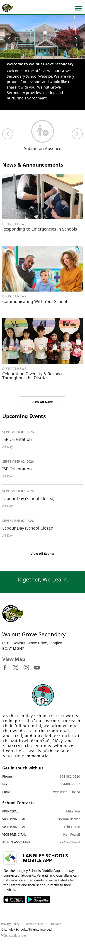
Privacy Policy (10, 924)
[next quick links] (77, 133)
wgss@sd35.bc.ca (66, 792)
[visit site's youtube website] (37, 668)
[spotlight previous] (8, 39)
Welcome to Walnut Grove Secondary (40, 63)
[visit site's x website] (15, 668)
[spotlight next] (76, 39)
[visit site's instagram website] (26, 668)
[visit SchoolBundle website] (41, 935)
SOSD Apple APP (14, 899)
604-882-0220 (70, 776)
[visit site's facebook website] (5, 668)
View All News (42, 402)
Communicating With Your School (34, 301)
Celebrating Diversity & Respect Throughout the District (32, 376)
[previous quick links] (7, 133)
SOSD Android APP (38, 899)
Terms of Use (34, 924)
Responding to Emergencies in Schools (39, 229)
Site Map (55, 924)
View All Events (42, 553)
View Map (13, 659)
